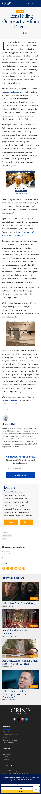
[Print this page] (19, 568)
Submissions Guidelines (10, 735)
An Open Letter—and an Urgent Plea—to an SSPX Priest (20, 662)
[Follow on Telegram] (26, 719)
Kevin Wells (7, 666)
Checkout (6, 759)
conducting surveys (14, 91)
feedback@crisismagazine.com (13, 771)
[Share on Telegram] (11, 568)
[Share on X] (3, 568)
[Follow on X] (18, 719)
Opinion (20, 11)
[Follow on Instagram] (22, 719)
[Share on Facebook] (7, 568)
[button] (36, 789)
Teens (4, 539)
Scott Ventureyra (10, 700)
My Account (7, 754)
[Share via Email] (15, 568)
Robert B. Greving (9, 636)
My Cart (5, 757)
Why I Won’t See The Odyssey (18, 603)
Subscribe (20, 475)
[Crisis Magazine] (7, 3)
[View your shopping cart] (29, 3)
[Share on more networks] (23, 568)
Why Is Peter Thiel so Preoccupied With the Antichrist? (14, 694)
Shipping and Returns (10, 740)
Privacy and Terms (9, 743)
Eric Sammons (8, 606)
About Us (6, 732)
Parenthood (7, 535)
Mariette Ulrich (18, 33)
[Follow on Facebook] (14, 719)
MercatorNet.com (9, 400)
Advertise (6, 737)
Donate (11, 522)
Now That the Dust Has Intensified (15, 632)
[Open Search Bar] (33, 3)
